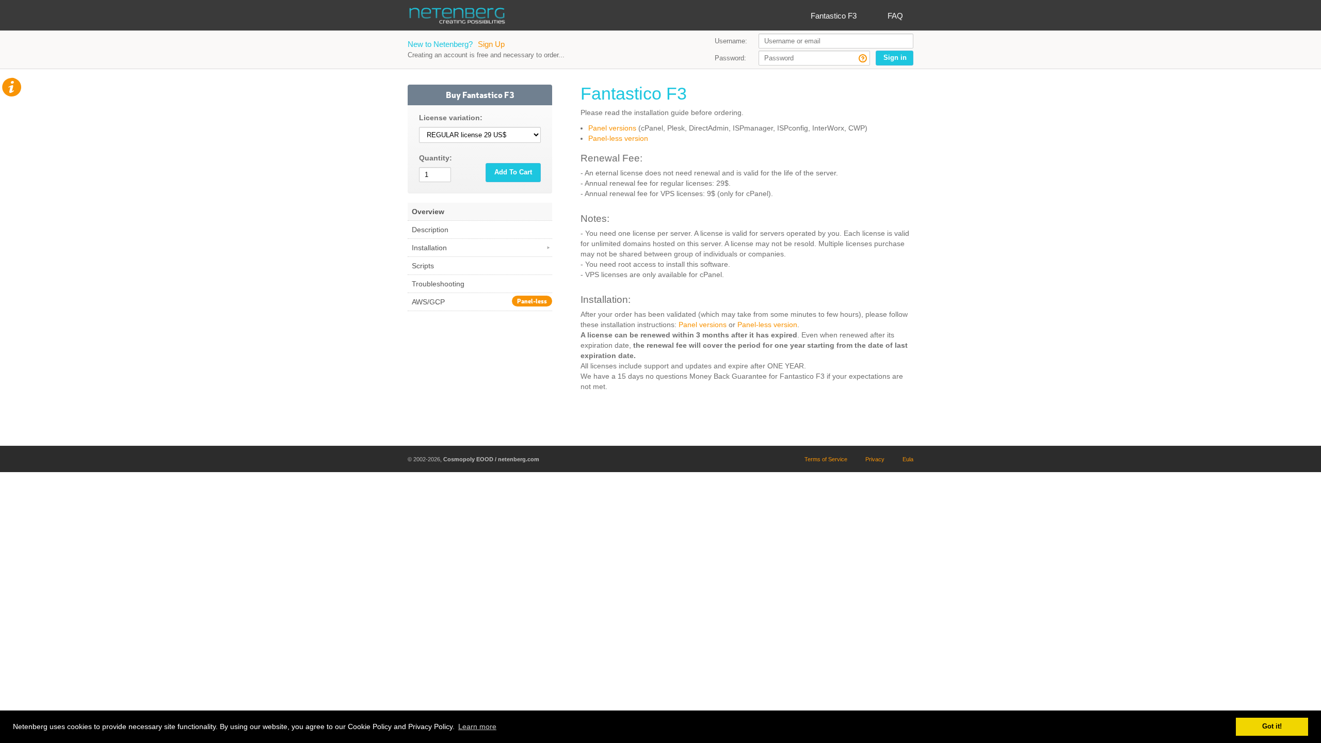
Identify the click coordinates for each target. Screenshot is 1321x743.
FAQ (895, 15)
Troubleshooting (438, 284)
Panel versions (612, 128)
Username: (731, 41)
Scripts (423, 266)
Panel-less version (618, 138)
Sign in (895, 57)
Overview (428, 211)
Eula (908, 459)
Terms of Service (825, 459)
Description (430, 229)
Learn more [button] (477, 726)
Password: (730, 58)
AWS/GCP (479, 301)
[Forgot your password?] (863, 59)
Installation (429, 248)
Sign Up (491, 44)
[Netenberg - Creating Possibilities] (457, 17)
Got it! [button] (1272, 726)
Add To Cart (513, 172)
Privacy (874, 459)
